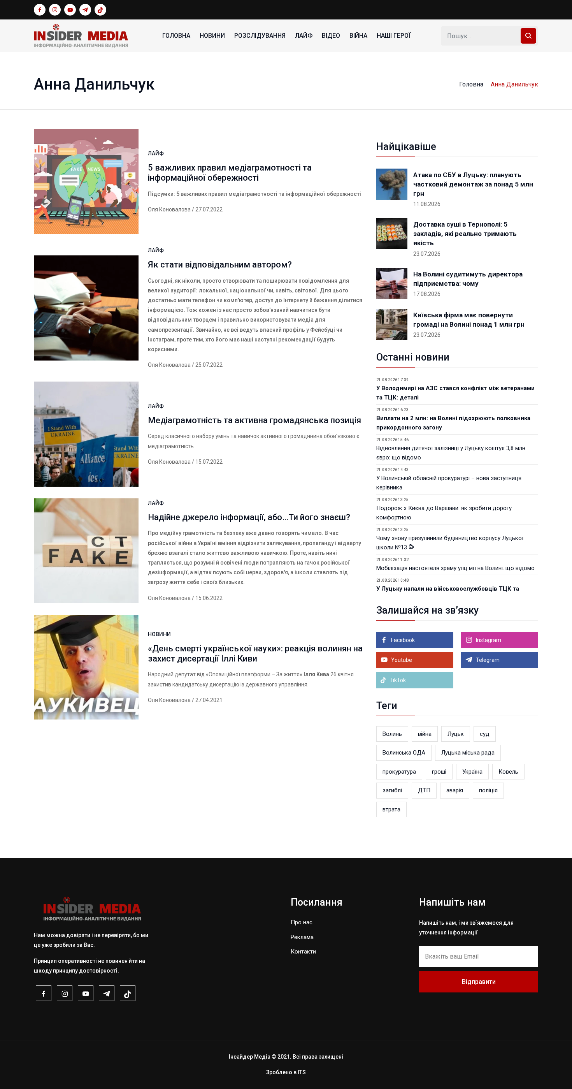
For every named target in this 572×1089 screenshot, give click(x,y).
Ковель (508, 771)
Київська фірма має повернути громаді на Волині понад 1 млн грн (469, 319)
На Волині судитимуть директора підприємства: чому (468, 278)
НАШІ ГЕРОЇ (394, 35)
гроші (439, 771)
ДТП (424, 790)
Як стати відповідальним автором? (220, 264)
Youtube (401, 660)
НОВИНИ (212, 35)
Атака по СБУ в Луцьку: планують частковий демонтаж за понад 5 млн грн (473, 184)
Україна (472, 771)
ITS (302, 1072)
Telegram (487, 660)
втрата (391, 809)
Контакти (303, 951)
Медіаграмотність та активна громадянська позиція (254, 420)
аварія (454, 790)
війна (425, 733)
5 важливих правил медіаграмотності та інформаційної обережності (230, 173)
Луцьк (455, 733)
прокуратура (399, 771)
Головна (176, 35)
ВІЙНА (358, 35)
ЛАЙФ (303, 35)
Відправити (479, 981)
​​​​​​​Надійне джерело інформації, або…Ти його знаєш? (249, 517)
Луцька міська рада (468, 752)
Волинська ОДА (404, 752)
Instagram (488, 640)
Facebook (402, 640)
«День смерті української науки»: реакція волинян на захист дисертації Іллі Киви (255, 653)
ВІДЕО (331, 35)
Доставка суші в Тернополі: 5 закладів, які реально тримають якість (465, 233)
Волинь (392, 733)
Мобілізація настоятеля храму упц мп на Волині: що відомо (455, 568)
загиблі (392, 790)
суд (485, 733)
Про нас (301, 922)
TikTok (397, 680)
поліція (488, 790)
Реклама (302, 937)
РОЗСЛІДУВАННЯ (260, 35)
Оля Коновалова (169, 209)
